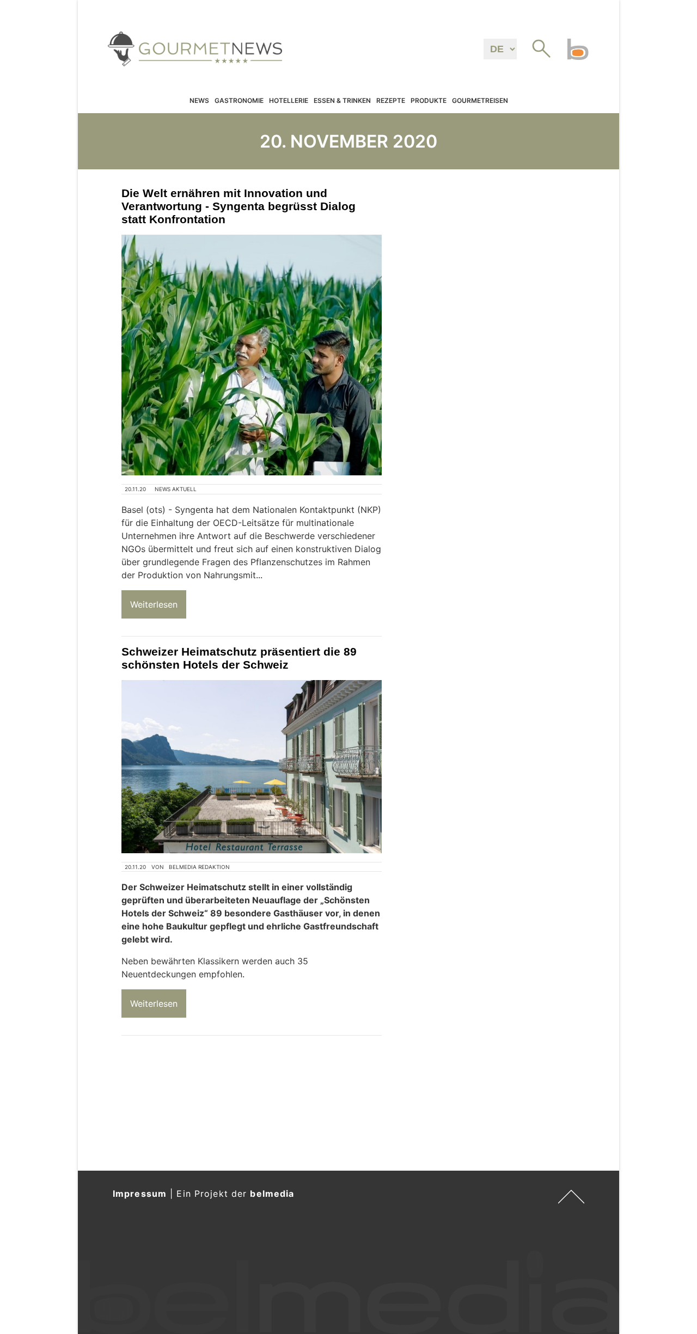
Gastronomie (239, 100)
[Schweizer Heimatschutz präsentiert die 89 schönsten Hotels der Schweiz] (251, 766)
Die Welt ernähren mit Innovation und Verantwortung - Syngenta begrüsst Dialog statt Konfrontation (238, 206)
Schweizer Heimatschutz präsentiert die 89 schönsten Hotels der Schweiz (239, 658)
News (199, 100)
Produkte (429, 100)
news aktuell (176, 489)
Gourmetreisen (480, 100)
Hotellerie (288, 100)
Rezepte (390, 100)
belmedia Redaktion (199, 867)
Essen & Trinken (342, 100)
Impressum (140, 1193)
